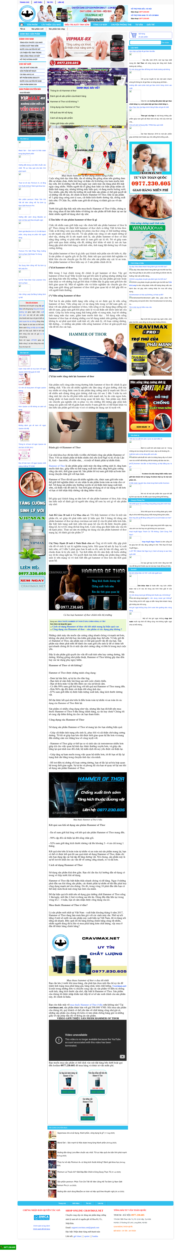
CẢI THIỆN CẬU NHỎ (51, 25)
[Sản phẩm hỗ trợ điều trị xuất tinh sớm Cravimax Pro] (150, 375)
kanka (95, 1236)
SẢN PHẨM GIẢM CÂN (28, 84)
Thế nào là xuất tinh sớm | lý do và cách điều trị (145, 439)
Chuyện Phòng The (138, 500)
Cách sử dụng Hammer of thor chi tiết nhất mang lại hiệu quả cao (85, 626)
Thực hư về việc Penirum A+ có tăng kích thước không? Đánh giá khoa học (88, 1162)
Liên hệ (61, 2)
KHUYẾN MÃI (25, 92)
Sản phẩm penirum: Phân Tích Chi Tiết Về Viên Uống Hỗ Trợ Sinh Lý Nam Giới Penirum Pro (32, 202)
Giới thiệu (38, 2)
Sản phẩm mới (38, 29)
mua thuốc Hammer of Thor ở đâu (86, 1004)
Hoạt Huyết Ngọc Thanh (151, 541)
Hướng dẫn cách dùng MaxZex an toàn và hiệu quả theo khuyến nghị (85, 1191)
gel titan (77, 1236)
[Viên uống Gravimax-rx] (150, 431)
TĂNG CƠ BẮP (100, 25)
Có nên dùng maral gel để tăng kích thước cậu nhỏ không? (150, 595)
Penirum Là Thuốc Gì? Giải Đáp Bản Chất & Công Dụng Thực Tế (84, 1172)
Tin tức (50, 2)
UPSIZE (34, 340)
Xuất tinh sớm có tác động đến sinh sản (143, 454)
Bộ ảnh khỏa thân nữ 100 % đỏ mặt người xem (145, 573)
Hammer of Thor (57, 466)
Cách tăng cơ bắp (137, 263)
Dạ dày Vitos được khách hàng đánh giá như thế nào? (148, 266)
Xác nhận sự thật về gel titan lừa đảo (142, 51)
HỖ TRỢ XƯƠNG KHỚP (28, 59)
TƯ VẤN (139, 25)
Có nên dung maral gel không (159, 598)
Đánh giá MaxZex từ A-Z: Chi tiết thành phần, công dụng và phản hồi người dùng (32, 234)
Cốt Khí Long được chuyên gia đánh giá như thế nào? (148, 279)
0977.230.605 (9, 1247)
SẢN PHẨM (32, 25)
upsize (86, 1236)
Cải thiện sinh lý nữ (27, 74)
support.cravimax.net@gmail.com (85, 1227)
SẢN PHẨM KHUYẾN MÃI (30, 89)
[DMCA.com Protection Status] (42, 1217)
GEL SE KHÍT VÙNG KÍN (29, 67)
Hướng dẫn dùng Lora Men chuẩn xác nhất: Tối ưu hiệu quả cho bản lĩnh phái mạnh (32, 168)
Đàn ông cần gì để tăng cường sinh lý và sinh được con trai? (150, 518)
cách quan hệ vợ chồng (27, 321)
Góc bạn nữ (24, 352)
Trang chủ (24, 2)
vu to (42, 334)
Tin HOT (134, 569)
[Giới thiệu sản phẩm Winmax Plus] (150, 259)
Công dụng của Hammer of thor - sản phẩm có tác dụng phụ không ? (87, 629)
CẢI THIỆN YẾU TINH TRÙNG (30, 52)
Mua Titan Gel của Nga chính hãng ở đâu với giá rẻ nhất (149, 107)
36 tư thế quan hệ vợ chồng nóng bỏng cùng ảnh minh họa (150, 504)
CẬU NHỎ (134, 48)
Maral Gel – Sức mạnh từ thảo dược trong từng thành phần (81, 1142)
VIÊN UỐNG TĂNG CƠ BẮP (30, 56)
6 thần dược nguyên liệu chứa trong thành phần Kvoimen (149, 483)
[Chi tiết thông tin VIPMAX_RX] (32, 134)
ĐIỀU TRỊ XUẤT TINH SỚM (77, 25)
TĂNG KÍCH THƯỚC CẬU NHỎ (31, 42)
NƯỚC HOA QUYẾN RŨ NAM (30, 81)
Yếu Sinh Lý (24, 139)
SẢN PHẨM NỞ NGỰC (28, 71)
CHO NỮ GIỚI (25, 64)
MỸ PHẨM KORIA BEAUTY (29, 77)
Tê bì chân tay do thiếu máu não (140, 307)
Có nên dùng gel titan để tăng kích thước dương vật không (149, 69)
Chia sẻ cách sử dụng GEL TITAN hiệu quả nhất (146, 125)
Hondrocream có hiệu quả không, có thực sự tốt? (146, 294)
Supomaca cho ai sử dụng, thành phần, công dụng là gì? (80, 1133)
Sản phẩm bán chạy (57, 29)
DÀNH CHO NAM (26, 39)
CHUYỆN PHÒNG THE (121, 25)
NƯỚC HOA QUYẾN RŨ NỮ (30, 49)
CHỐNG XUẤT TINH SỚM (29, 46)
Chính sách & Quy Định (41, 1226)
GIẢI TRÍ (150, 25)
